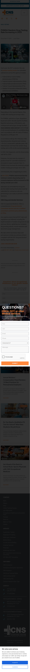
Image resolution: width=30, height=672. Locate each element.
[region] (15, 658)
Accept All (15, 662)
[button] (28, 306)
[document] (15, 335)
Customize (15, 667)
